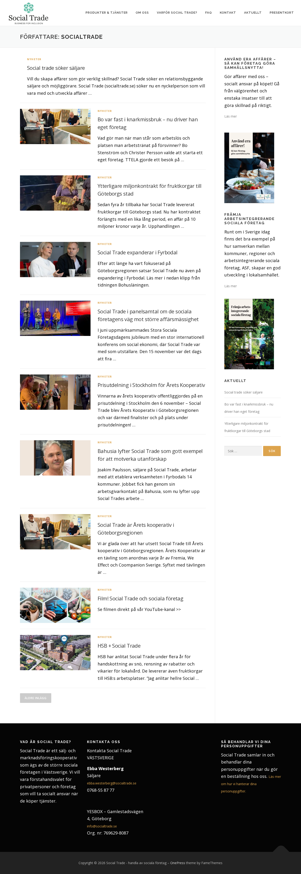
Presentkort (282, 12)
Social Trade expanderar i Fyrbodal (138, 252)
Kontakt (228, 12)
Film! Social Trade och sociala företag (140, 598)
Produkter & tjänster (107, 12)
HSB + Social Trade (119, 645)
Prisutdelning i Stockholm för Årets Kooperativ (151, 384)
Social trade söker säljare (56, 67)
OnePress (177, 863)
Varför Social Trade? (177, 12)
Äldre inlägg (36, 698)
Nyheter (34, 59)
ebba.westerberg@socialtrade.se (111, 783)
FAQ (208, 12)
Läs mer (230, 116)
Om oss (142, 12)
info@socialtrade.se (102, 826)
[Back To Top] (281, 852)
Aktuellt (253, 12)
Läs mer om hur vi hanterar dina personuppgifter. (251, 783)
